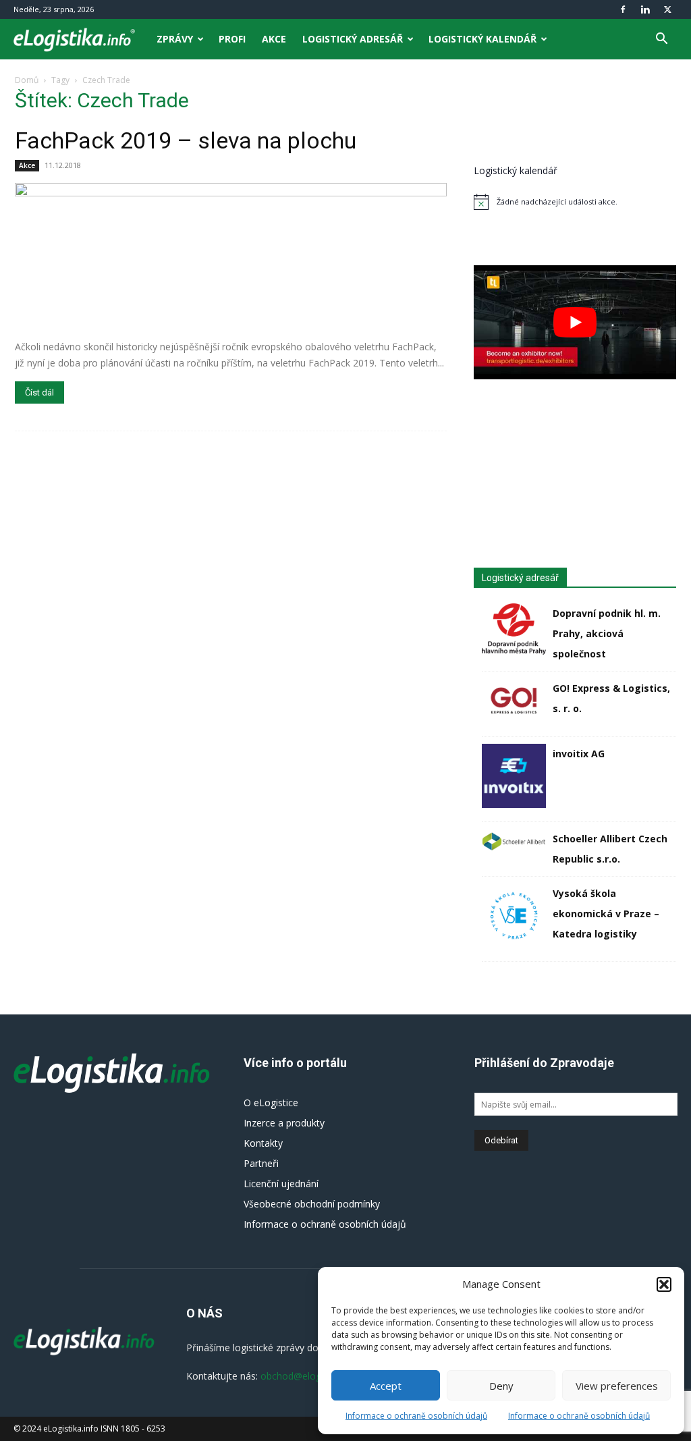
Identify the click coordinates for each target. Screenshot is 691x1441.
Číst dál (39, 392)
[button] (664, 1284)
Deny (501, 1385)
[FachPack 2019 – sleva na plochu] (231, 256)
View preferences (617, 1385)
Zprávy (175, 38)
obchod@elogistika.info (311, 1375)
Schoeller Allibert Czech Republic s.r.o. (610, 848)
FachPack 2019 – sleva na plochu (185, 140)
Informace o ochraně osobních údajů (416, 1415)
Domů (26, 80)
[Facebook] (623, 9)
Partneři (261, 1163)
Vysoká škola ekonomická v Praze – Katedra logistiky (606, 913)
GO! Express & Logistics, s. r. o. (611, 698)
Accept (386, 1385)
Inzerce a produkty (284, 1122)
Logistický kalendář (482, 38)
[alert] (575, 202)
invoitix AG (579, 753)
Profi (232, 38)
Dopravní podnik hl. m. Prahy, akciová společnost (607, 633)
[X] (667, 9)
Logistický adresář (352, 38)
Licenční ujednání (281, 1183)
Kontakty (263, 1143)
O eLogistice (271, 1102)
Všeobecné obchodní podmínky (312, 1203)
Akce (274, 38)
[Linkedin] (645, 9)
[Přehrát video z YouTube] (575, 322)
